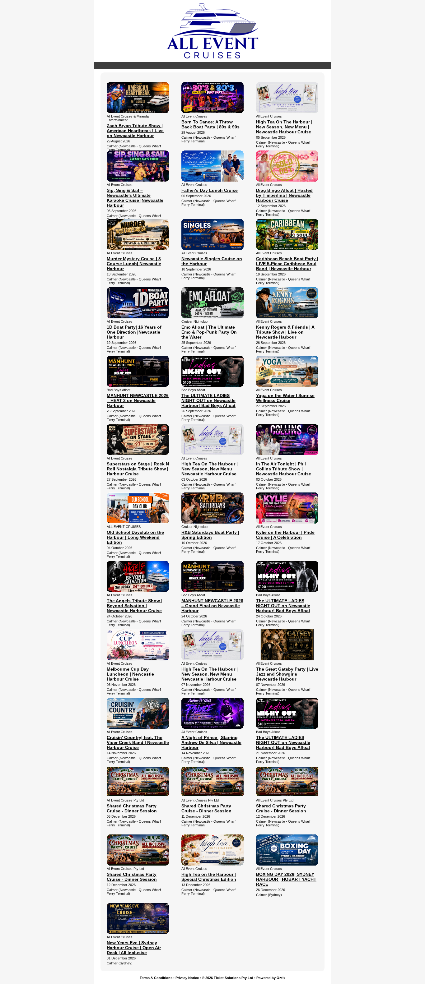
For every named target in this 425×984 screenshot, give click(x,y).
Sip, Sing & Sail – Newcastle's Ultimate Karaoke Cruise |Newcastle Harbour (135, 198)
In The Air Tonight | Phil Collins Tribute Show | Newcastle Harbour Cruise (283, 468)
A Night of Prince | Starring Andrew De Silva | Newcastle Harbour (211, 742)
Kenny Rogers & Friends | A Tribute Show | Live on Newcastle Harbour (285, 332)
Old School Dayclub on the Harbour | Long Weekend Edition (135, 537)
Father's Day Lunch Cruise (209, 190)
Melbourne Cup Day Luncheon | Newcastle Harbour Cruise (130, 674)
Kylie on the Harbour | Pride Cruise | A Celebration (285, 535)
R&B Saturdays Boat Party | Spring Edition (210, 535)
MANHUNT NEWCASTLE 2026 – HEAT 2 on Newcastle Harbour (138, 400)
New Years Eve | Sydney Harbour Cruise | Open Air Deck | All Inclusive (134, 947)
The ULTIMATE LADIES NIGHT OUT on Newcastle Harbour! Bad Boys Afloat (208, 400)
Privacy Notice (187, 978)
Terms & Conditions (156, 978)
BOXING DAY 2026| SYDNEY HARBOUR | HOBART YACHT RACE (286, 879)
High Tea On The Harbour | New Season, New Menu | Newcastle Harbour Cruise (284, 126)
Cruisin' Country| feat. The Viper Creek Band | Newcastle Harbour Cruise (138, 742)
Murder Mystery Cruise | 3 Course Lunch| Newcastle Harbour (134, 263)
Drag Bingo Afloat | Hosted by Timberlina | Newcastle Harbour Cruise (284, 195)
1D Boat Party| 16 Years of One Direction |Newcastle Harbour (134, 332)
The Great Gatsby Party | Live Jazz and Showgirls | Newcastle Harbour (287, 674)
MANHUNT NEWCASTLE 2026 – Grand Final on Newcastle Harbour (212, 605)
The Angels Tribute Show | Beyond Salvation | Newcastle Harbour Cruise (134, 605)
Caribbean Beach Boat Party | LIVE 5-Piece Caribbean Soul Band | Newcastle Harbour (287, 263)
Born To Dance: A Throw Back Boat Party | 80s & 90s (210, 124)
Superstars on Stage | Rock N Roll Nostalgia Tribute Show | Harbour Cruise (138, 468)
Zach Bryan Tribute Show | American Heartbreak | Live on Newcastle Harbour (135, 130)
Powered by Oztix (270, 978)
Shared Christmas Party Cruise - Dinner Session (132, 808)
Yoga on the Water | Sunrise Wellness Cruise (285, 398)
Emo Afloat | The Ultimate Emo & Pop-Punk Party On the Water (209, 332)
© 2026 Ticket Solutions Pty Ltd (227, 978)
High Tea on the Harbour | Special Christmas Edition (208, 877)
